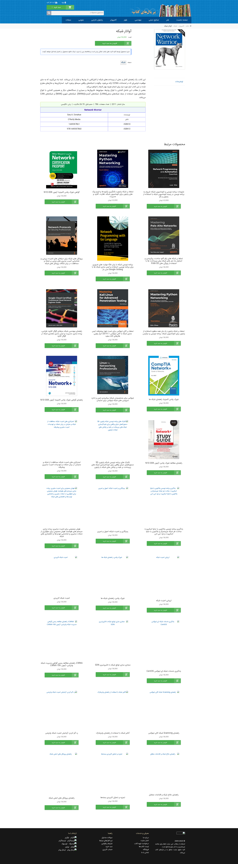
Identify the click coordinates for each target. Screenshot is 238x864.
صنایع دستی (154, 20)
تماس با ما (145, 852)
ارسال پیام (63, 849)
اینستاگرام (63, 840)
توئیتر (68, 847)
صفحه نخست (182, 20)
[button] (164, 206)
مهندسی (138, 20)
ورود (63, 2)
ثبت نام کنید (51, 2)
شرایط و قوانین (106, 843)
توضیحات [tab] (179, 81)
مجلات (68, 20)
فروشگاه (146, 849)
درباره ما (146, 837)
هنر (167, 20)
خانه (187, 26)
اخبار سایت (145, 840)
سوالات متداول (107, 837)
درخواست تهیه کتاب (141, 843)
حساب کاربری (107, 849)
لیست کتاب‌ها (144, 846)
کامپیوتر (113, 20)
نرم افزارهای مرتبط (105, 840)
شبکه (175, 26)
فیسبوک (65, 843)
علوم (125, 20)
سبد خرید (108, 846)
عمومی (81, 20)
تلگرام (68, 837)
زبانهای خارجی (97, 20)
